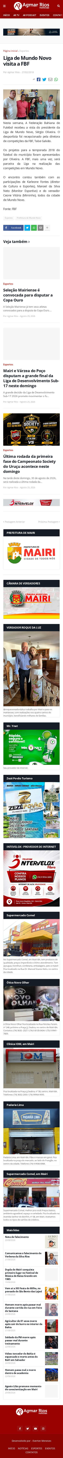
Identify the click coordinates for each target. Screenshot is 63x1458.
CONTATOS (32, 1452)
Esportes (24, 50)
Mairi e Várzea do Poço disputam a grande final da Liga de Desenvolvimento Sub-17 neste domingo (31, 378)
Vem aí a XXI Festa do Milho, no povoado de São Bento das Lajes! (23, 1290)
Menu (4, 6)
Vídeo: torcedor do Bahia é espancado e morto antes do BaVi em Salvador (21, 1356)
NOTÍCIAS (23, 1448)
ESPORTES (36, 1448)
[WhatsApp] (56, 79)
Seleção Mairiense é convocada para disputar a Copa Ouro (28, 295)
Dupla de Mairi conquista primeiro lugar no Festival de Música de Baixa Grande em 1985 (21, 1274)
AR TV (16, 15)
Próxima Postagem (48, 521)
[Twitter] (44, 79)
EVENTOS (44, 15)
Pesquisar (58, 6)
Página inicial (10, 50)
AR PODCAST (29, 15)
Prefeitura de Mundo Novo (29, 217)
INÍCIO (6, 15)
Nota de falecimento (17, 1236)
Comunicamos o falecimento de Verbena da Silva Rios (23, 1255)
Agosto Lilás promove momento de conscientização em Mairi (23, 1388)
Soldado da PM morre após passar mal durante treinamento (20, 1340)
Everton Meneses (42, 1440)
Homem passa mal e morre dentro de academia (20, 1371)
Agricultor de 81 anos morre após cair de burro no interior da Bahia (23, 1324)
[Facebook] (38, 79)
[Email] (50, 79)
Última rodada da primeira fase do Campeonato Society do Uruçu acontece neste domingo (29, 464)
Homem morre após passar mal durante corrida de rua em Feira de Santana (23, 1308)
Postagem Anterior (15, 521)
